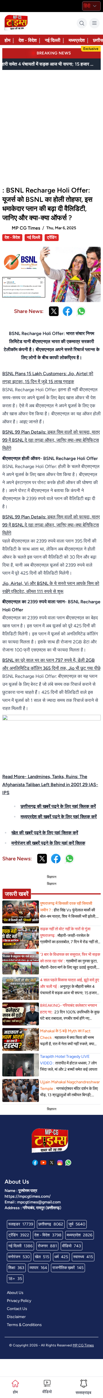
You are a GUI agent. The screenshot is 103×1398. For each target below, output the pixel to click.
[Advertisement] (51, 125)
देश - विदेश (28, 40)
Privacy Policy (19, 1300)
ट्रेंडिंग (51, 237)
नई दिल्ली (52, 40)
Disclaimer (16, 1316)
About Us (15, 1292)
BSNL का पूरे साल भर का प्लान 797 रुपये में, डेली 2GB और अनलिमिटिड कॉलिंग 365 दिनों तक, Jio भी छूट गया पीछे (51, 664)
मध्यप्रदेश (77, 40)
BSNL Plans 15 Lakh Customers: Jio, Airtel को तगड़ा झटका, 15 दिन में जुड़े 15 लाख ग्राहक (47, 377)
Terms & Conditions (24, 1324)
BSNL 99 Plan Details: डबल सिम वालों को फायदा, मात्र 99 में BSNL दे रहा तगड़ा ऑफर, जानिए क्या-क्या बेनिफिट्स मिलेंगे (51, 440)
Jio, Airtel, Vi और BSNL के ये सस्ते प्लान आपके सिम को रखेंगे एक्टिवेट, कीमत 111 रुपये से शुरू (50, 587)
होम (7, 40)
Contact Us (17, 1308)
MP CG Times (83, 1345)
